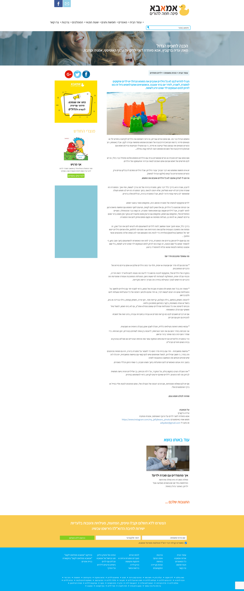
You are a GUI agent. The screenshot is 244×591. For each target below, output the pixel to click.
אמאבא (90, 586)
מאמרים (122, 22)
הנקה (102, 583)
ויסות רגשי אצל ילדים (135, 580)
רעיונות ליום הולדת (146, 583)
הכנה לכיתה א (180, 580)
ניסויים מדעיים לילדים (106, 564)
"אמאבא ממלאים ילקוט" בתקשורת (77, 558)
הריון (120, 583)
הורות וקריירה (157, 564)
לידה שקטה (169, 577)
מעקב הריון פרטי (135, 586)
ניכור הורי (67, 577)
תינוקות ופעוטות (132, 561)
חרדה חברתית (161, 583)
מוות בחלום (180, 577)
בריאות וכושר (133, 568)
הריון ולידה (134, 564)
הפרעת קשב (99, 580)
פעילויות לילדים (150, 580)
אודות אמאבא (180, 558)
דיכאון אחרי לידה (131, 583)
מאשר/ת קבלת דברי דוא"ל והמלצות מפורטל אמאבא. (161, 542)
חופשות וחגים (108, 22)
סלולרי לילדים (111, 580)
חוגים (124, 577)
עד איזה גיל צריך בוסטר (153, 586)
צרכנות (65, 22)
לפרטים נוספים (76, 176)
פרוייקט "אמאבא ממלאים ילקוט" (78, 554)
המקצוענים (158, 568)
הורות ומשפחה (170, 72)
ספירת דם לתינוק (76, 583)
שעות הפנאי (92, 22)
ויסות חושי (148, 577)
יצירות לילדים (68, 580)
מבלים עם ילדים (109, 561)
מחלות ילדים (173, 583)
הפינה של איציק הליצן (106, 554)
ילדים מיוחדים (156, 72)
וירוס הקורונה (111, 583)
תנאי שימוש (181, 564)
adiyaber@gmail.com (170, 422)
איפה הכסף (158, 558)
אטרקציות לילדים (91, 583)
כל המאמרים (180, 561)
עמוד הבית (136, 22)
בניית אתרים (87, 561)
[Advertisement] (121, 463)
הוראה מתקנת (99, 577)
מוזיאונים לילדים (113, 577)
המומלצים (77, 22)
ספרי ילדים (111, 586)
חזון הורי (122, 580)
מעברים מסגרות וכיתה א (128, 558)
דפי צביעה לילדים (165, 580)
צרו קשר (54, 22)
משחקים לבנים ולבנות (84, 580)
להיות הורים (134, 554)
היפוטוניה (77, 577)
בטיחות (160, 561)
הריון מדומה (87, 577)
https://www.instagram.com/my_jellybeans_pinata (146, 419)
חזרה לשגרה (122, 586)
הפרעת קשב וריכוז (135, 577)
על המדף (112, 568)
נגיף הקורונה (100, 586)
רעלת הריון (158, 577)
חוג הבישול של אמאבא (106, 558)
